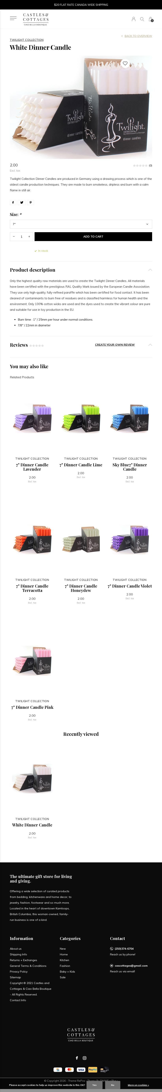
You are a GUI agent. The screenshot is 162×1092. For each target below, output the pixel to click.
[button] (13, 18)
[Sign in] (133, 19)
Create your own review (115, 344)
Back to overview (138, 36)
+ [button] (29, 236)
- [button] (14, 236)
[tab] (81, 269)
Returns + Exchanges (23, 960)
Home (64, 954)
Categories (70, 938)
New (63, 948)
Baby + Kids (67, 971)
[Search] (142, 19)
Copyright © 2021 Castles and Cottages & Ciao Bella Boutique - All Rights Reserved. (30, 988)
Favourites (125, 63)
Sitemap (15, 977)
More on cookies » (138, 1085)
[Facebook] (77, 1058)
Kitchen (64, 960)
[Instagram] (84, 1058)
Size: (15, 214)
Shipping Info (18, 954)
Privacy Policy (18, 971)
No (112, 1085)
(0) (150, 165)
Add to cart (93, 236)
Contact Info (18, 1000)
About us (16, 948)
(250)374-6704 (124, 948)
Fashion (65, 966)
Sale (63, 977)
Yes (94, 1085)
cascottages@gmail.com (131, 965)
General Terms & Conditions (28, 966)
